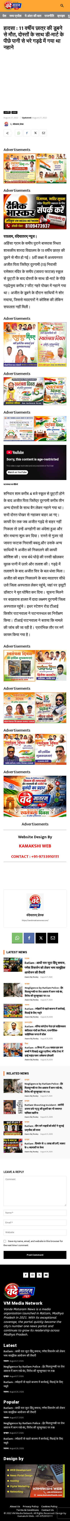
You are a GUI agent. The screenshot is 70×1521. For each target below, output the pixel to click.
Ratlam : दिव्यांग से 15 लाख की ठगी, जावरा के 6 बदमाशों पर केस (45, 1145)
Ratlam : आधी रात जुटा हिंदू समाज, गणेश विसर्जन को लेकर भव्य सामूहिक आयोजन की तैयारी (45, 967)
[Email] (43, 133)
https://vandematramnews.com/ (35, 920)
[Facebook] (26, 133)
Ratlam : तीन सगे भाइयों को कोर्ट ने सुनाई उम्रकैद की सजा (44, 1128)
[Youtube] (46, 1275)
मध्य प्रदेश (28, 1023)
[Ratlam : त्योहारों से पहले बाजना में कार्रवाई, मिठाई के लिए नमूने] (13, 1011)
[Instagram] (32, 1275)
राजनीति (7, 112)
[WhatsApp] (18, 133)
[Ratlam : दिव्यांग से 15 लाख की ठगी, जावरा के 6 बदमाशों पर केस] (13, 1146)
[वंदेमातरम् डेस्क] (7, 124)
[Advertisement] (35, 80)
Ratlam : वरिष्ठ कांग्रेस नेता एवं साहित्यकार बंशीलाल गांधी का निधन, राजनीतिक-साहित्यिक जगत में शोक (45, 1030)
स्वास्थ (27, 1005)
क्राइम (14, 112)
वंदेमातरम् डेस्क (18, 124)
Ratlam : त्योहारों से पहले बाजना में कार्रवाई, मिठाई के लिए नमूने (45, 1011)
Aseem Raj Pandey (31, 977)
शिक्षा (26, 1044)
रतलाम (27, 959)
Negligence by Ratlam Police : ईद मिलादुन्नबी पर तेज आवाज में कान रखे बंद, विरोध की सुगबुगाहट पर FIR (44, 992)
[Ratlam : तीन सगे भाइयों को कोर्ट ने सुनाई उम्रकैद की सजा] (13, 1128)
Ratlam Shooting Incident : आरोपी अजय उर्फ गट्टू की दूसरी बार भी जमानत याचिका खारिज (44, 1109)
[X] (35, 133)
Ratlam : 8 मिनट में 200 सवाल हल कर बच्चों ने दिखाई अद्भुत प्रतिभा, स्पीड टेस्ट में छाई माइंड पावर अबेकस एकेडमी (44, 1051)
